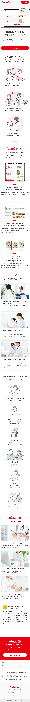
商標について (15, 695)
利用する (25, 2)
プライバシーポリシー (21, 692)
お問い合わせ (6, 692)
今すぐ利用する (15, 48)
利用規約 (13, 692)
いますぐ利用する (15, 655)
